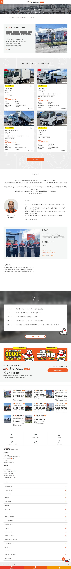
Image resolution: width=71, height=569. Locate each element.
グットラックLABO (9, 520)
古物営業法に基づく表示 (10, 477)
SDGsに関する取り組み (10, 554)
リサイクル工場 (8, 551)
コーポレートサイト (9, 543)
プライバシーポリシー (10, 535)
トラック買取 (8, 494)
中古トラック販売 (9, 486)
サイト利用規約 (8, 532)
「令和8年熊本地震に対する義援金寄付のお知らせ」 (28, 313)
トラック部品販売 (9, 490)
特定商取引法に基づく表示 (11, 539)
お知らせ (7, 528)
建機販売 (7, 497)
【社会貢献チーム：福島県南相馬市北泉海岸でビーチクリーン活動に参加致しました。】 (37, 325)
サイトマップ (8, 558)
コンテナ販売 (8, 509)
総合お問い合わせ (9, 524)
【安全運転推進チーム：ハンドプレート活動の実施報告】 (29, 309)
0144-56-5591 (14, 372)
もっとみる (35, 159)
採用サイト (7, 547)
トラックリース (8, 513)
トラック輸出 (8, 501)
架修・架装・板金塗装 (9, 516)
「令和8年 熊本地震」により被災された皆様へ (27, 317)
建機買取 (7, 505)
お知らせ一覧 (35, 337)
